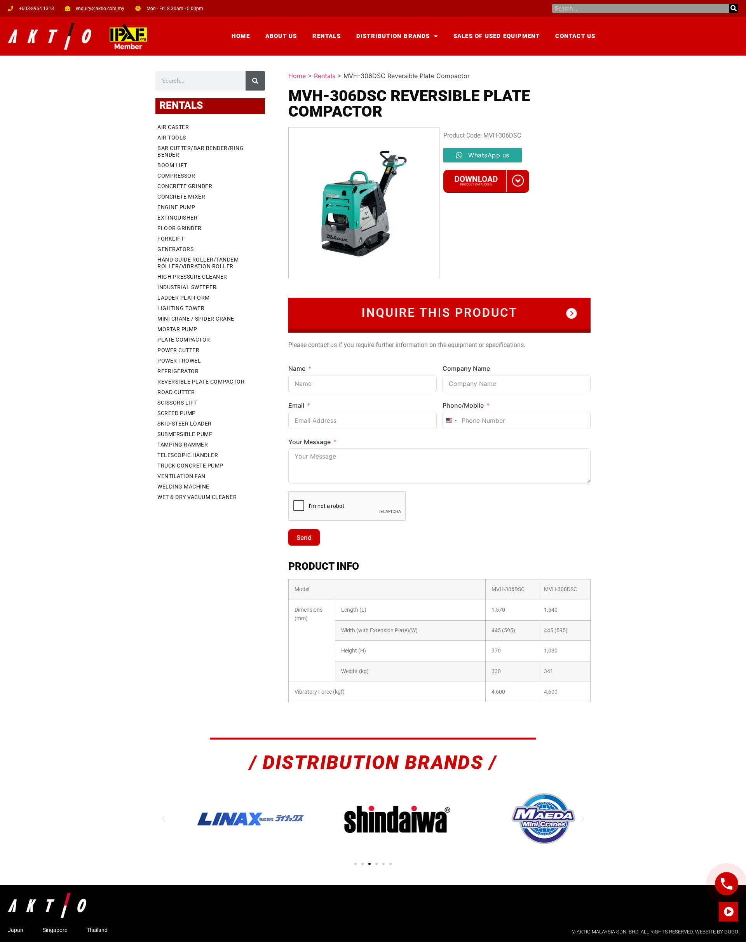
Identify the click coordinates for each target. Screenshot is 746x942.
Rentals (326, 36)
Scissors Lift (177, 402)
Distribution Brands (393, 36)
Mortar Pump (177, 329)
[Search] (733, 8)
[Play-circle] (728, 911)
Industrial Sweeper (186, 287)
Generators (175, 249)
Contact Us (575, 36)
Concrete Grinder (184, 186)
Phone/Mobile (463, 405)
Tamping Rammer (182, 444)
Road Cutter (176, 392)
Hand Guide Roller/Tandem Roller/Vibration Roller (198, 262)
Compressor (176, 176)
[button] (163, 819)
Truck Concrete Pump (190, 465)
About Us (281, 36)
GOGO (731, 932)
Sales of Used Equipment (496, 36)
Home (241, 36)
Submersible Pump (185, 434)
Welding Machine (183, 486)
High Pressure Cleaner (192, 277)
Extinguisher (177, 218)
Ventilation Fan (181, 476)
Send (304, 537)
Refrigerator (178, 371)
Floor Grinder (179, 228)
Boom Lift (172, 165)
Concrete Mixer (181, 197)
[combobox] (451, 420)
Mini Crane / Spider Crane (195, 319)
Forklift (170, 239)
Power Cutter (178, 350)
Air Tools (171, 137)
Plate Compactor (183, 340)
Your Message (309, 442)
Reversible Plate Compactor (200, 382)
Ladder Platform (183, 298)
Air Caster (173, 127)
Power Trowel (179, 361)
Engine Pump (176, 207)
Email (296, 405)
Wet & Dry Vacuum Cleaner (197, 497)
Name (296, 368)
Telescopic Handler (187, 455)
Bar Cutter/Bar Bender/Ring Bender (200, 151)
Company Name (466, 368)
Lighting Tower (180, 308)
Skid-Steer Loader (184, 423)
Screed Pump (176, 413)
